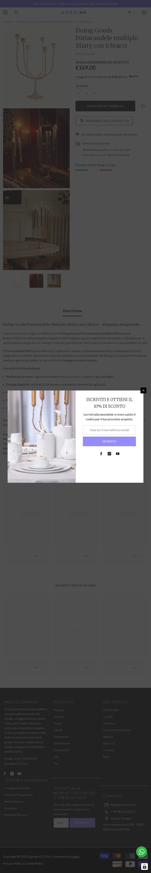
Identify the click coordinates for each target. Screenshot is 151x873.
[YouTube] (118, 454)
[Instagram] (109, 454)
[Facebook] (101, 454)
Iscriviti (109, 441)
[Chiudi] (143, 390)
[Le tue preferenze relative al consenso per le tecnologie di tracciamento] (144, 866)
